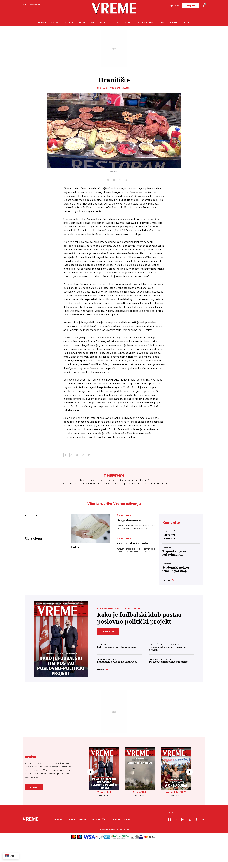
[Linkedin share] (126, 180)
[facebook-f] (170, 819)
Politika (54, 22)
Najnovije (42, 22)
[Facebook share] (102, 180)
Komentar (127, 22)
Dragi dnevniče (129, 520)
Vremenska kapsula (132, 543)
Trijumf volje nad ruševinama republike (175, 553)
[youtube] (183, 819)
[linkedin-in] (203, 819)
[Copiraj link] (120, 180)
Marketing (83, 819)
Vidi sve (166, 580)
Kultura (103, 22)
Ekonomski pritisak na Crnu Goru (117, 661)
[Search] (25, 4)
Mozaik (115, 22)
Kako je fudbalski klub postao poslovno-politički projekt (139, 618)
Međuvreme (86, 483)
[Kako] (90, 528)
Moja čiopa (33, 538)
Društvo (82, 22)
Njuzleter (174, 22)
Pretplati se (108, 631)
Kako (75, 547)
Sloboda (31, 515)
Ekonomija (68, 22)
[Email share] (114, 180)
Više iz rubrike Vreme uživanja (114, 503)
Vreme (105, 829)
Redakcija (58, 819)
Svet (93, 22)
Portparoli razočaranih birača (171, 536)
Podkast (187, 22)
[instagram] (190, 819)
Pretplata (190, 5)
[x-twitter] (177, 819)
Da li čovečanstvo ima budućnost (168, 661)
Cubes (128, 829)
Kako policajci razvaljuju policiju (116, 647)
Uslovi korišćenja (100, 819)
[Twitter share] (108, 180)
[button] (90, 772)
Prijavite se (174, 5)
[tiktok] (196, 819)
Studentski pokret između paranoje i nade (175, 569)
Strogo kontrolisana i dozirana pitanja (167, 648)
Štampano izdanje (145, 22)
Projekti (127, 819)
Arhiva (161, 22)
